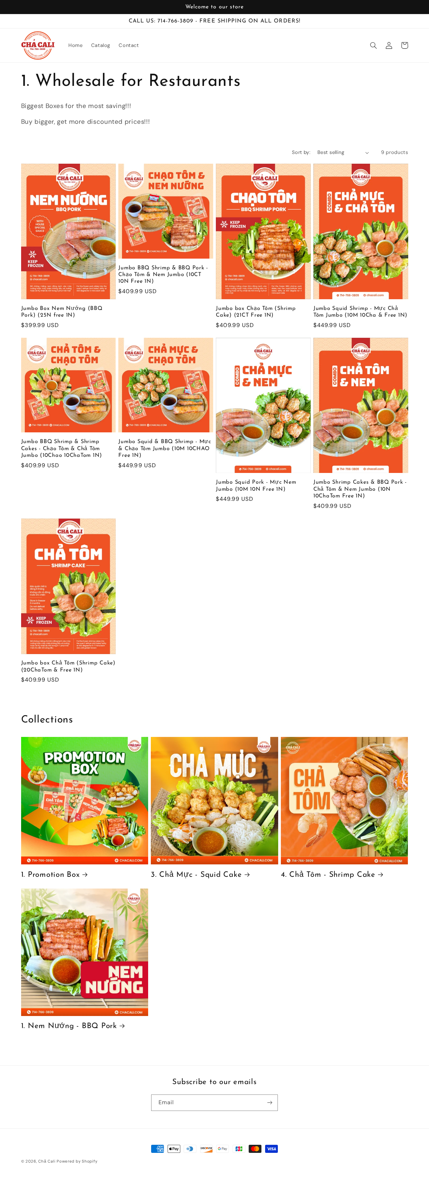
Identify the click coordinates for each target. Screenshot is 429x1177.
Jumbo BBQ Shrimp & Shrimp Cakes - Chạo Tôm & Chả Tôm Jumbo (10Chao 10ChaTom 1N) (62, 448)
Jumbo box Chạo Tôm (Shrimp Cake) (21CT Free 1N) (256, 312)
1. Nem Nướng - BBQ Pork (69, 1026)
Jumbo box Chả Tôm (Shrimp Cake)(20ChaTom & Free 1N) (68, 666)
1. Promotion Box (50, 875)
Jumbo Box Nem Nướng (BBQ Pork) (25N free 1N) (62, 312)
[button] (373, 45)
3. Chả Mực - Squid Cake (196, 875)
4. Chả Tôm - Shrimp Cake (328, 875)
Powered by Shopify (77, 1161)
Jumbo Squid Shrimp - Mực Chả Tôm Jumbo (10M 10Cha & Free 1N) (360, 312)
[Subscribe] (270, 1102)
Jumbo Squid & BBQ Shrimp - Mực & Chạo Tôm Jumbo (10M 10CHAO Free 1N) (164, 448)
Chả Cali (46, 1161)
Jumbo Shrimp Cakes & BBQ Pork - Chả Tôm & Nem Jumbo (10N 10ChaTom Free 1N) (360, 489)
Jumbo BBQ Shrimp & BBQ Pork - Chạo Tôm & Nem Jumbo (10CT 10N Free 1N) (163, 274)
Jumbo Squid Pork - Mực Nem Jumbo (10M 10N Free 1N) (256, 486)
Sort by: (301, 152)
